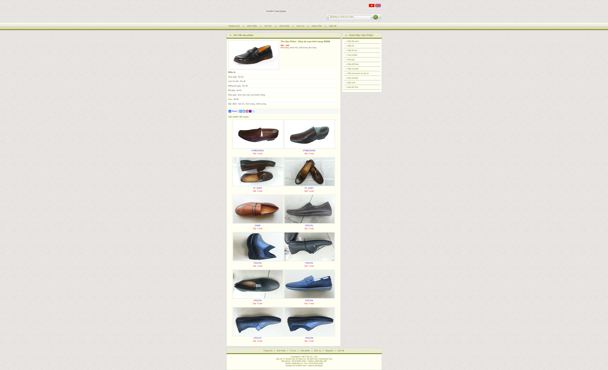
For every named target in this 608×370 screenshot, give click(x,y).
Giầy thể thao (353, 64)
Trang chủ (267, 350)
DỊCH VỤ (300, 26)
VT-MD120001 (257, 150)
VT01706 (309, 300)
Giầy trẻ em (352, 50)
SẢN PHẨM (284, 26)
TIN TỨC (268, 26)
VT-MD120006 (309, 150)
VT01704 (258, 300)
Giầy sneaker (353, 69)
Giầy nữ (350, 46)
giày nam (351, 82)
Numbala (319, 365)
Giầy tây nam (353, 41)
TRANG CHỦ (234, 26)
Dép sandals (352, 78)
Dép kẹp (351, 60)
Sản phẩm (305, 350)
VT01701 (309, 225)
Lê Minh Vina (300, 365)
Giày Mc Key (352, 87)
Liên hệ (340, 350)
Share (234, 111)
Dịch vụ (317, 350)
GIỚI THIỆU (252, 26)
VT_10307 (257, 188)
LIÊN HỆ (332, 26)
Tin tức (293, 350)
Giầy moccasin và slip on (358, 73)
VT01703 (309, 263)
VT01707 (258, 338)
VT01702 (258, 263)
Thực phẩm (352, 55)
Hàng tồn (329, 350)
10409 (257, 225)
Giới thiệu (281, 350)
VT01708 (309, 338)
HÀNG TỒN (317, 26)
